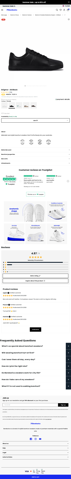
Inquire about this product (34, 281)
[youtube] (40, 439)
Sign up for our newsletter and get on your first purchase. (25, 400)
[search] (57, 9)
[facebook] (31, 439)
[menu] (2, 10)
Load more (35, 329)
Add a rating (34, 276)
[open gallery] (35, 52)
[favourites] (60, 9)
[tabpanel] (35, 52)
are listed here (48, 419)
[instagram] (36, 439)
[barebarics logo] (11, 9)
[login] (64, 9)
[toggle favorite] (69, 19)
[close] (69, 2)
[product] (4, 105)
